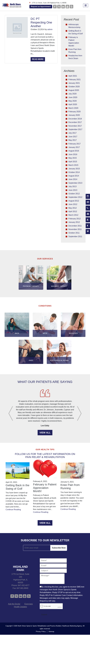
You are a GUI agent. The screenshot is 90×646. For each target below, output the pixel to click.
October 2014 (74, 172)
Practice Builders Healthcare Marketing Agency (66, 626)
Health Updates (20, 607)
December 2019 (75, 119)
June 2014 (72, 179)
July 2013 (72, 186)
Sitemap (51, 631)
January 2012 (74, 222)
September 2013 (75, 183)
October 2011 (74, 233)
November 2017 (75, 126)
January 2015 (74, 169)
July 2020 (72, 94)
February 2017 (74, 144)
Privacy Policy (41, 631)
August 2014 (73, 176)
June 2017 (72, 137)
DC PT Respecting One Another (41, 22)
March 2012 (73, 215)
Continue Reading (13, 510)
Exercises (28, 604)
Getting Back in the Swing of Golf (17, 487)
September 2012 (75, 197)
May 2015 (72, 158)
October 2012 (74, 194)
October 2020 (74, 87)
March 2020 (73, 108)
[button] (11, 413)
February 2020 (74, 112)
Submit (44, 615)
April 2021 (72, 76)
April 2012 (72, 211)
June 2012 (72, 204)
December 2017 (75, 122)
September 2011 (75, 236)
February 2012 (74, 219)
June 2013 (72, 190)
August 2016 (73, 151)
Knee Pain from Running (70, 486)
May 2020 (72, 101)
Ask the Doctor (14, 604)
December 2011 (75, 226)
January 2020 (74, 115)
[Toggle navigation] (85, 5)
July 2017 (72, 133)
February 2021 (74, 80)
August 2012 (73, 201)
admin (49, 29)
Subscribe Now (59, 548)
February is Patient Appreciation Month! (44, 488)
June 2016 (72, 154)
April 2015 (72, 162)
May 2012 (72, 208)
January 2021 (74, 83)
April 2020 (72, 104)
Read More (38, 59)
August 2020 (73, 90)
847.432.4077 (23, 585)
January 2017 (74, 147)
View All (45, 432)
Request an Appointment (41, 6)
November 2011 (75, 229)
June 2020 (72, 97)
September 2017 (75, 129)
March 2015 (73, 165)
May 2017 (72, 140)
